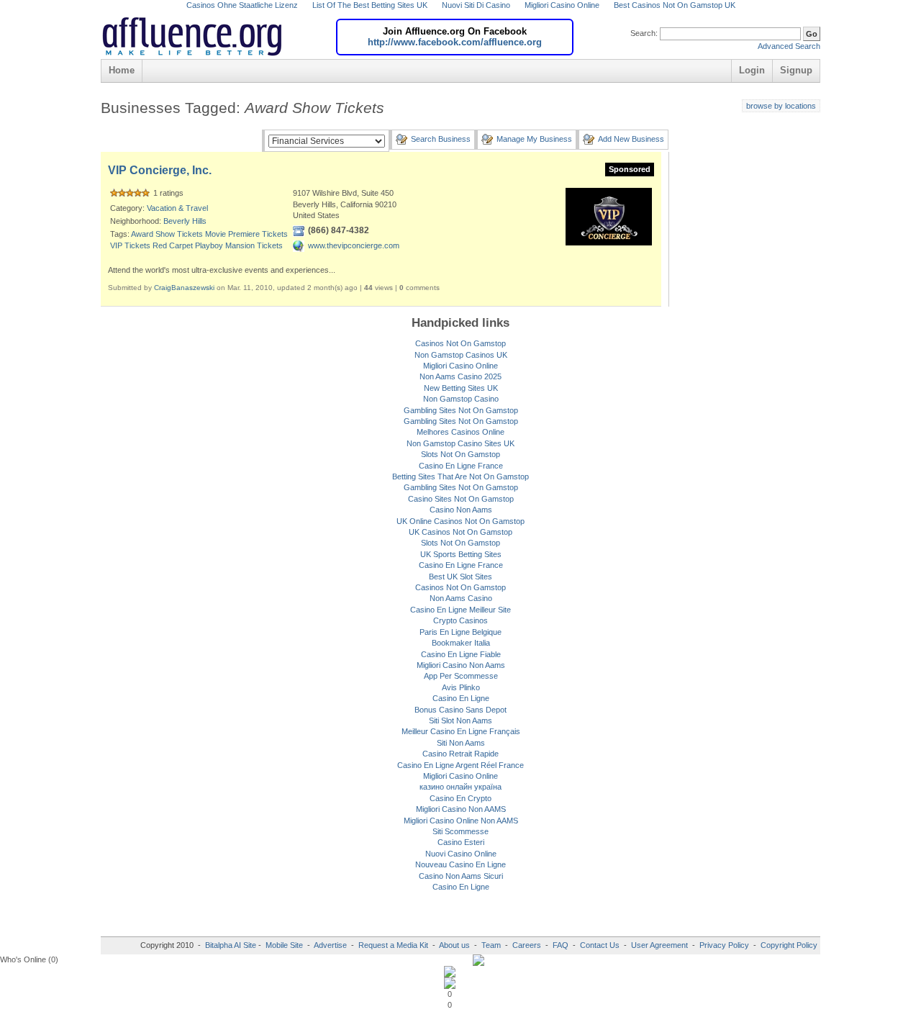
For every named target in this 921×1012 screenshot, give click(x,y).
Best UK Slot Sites (460, 576)
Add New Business (631, 139)
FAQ (560, 945)
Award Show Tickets (167, 234)
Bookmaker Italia (461, 642)
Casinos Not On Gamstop (460, 343)
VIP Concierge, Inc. (160, 170)
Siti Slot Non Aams (460, 720)
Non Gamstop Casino (461, 398)
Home (122, 70)
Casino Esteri (460, 842)
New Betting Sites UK (461, 388)
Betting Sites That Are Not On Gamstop (460, 476)
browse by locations (781, 105)
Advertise (330, 945)
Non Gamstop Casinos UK (460, 355)
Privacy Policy (724, 945)
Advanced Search (789, 46)
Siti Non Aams (461, 742)
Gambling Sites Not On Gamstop (461, 410)
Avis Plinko (461, 687)
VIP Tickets (130, 245)
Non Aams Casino (461, 598)
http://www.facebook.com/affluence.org (455, 42)
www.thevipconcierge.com (353, 245)
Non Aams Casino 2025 (460, 376)
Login (752, 70)
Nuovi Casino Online (460, 853)
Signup (796, 70)
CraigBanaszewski (184, 288)
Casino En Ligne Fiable (461, 654)
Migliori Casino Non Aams (461, 665)
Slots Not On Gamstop (460, 454)
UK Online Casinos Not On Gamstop (460, 521)
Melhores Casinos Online (460, 432)
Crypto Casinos (460, 620)
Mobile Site (284, 945)
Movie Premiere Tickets (246, 234)
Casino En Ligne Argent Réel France (460, 765)
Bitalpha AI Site (230, 945)
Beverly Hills (185, 221)
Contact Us (600, 945)
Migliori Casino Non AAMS (461, 809)
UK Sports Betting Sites (461, 554)
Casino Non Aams (461, 509)
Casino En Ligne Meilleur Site (460, 609)
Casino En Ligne (460, 698)
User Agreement (659, 945)
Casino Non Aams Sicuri (461, 876)
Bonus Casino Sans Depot (460, 709)
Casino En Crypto (460, 798)
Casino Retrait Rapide (460, 753)
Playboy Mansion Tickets (239, 245)
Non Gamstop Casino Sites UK (460, 443)
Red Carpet (173, 245)
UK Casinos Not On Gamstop (460, 532)
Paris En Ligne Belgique (460, 632)
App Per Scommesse (461, 676)
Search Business (441, 139)
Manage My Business (534, 139)
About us (455, 945)
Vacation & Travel (177, 208)
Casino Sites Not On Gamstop (461, 498)
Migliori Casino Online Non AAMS (461, 820)
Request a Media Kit (394, 945)
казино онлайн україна (460, 786)
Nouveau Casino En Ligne (460, 864)
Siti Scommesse (460, 831)
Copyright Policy (789, 945)
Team (491, 945)
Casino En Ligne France (461, 465)
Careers (526, 945)
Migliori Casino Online (460, 365)
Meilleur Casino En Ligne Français (460, 731)
